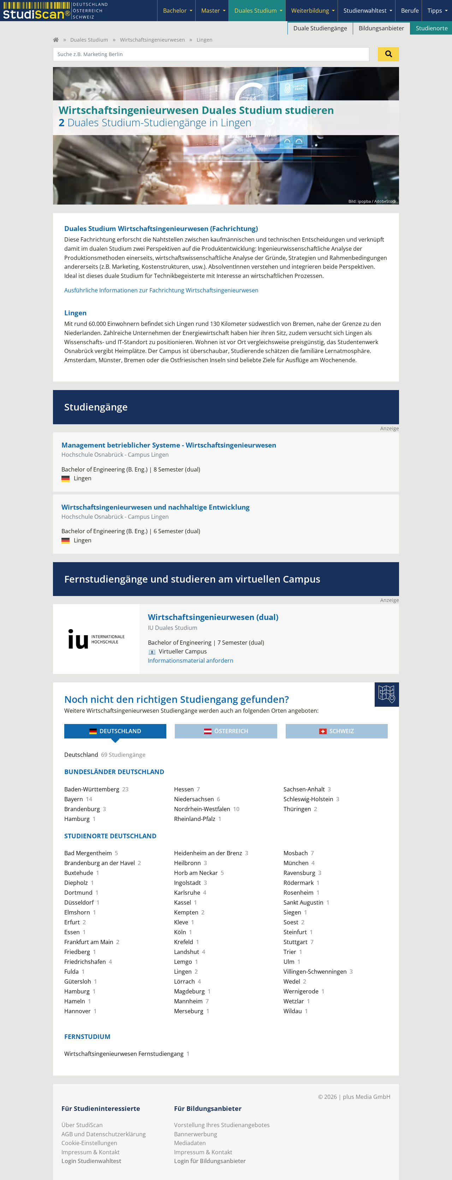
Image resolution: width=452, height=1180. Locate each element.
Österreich (231, 731)
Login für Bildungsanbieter (210, 1161)
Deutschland (120, 731)
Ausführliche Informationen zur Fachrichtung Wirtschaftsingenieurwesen (161, 290)
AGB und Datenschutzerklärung (103, 1134)
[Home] (56, 40)
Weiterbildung (310, 10)
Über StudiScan (82, 1125)
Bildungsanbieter (381, 28)
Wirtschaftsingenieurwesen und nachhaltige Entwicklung (155, 507)
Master (210, 10)
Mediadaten (190, 1143)
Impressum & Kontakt (90, 1152)
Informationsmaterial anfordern (190, 660)
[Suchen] (388, 54)
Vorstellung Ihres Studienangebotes (222, 1125)
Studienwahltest (365, 10)
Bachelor (175, 10)
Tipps (435, 10)
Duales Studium (255, 10)
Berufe (410, 10)
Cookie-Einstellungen (89, 1143)
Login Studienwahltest (91, 1161)
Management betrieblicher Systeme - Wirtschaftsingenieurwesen (168, 445)
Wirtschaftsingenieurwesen (152, 39)
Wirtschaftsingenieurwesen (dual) (213, 617)
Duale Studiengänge (320, 28)
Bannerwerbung (195, 1134)
